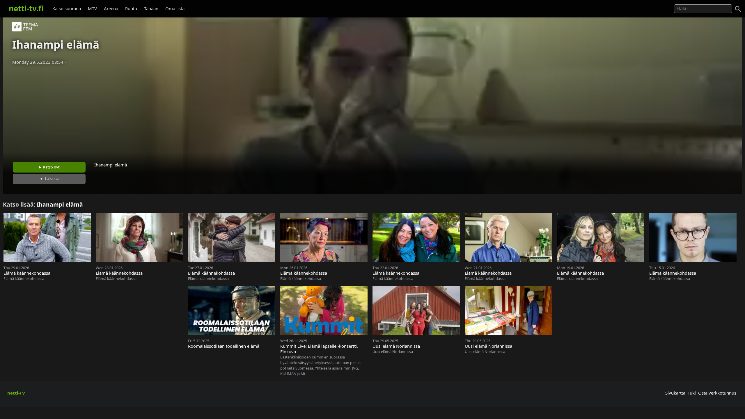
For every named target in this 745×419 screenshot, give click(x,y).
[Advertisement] (372, 111)
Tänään (151, 8)
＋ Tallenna (49, 178)
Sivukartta (675, 393)
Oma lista (175, 8)
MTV (92, 8)
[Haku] (738, 9)
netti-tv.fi (26, 8)
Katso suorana (66, 8)
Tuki (692, 393)
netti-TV (16, 393)
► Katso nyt (49, 167)
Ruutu (131, 8)
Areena (111, 8)
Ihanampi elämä (60, 204)
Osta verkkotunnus (717, 393)
